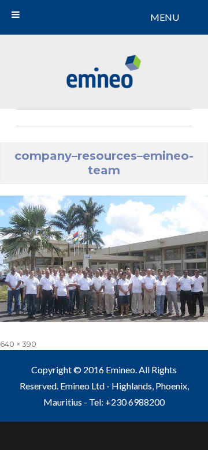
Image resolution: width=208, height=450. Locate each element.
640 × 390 (18, 343)
